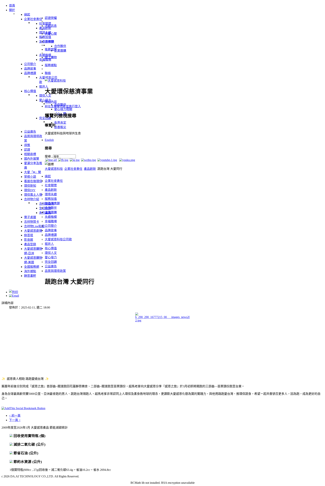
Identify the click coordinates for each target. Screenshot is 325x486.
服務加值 (51, 198)
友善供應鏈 (52, 203)
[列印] (13, 292)
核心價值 (51, 248)
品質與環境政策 (55, 270)
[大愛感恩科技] (55, 80)
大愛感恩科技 (54, 168)
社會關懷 (51, 185)
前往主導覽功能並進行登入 (63, 106)
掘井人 (49, 243)
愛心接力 (51, 257)
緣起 (48, 176)
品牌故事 (51, 230)
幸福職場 (51, 221)
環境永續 (51, 194)
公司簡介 (51, 225)
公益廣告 (51, 266)
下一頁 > (15, 420)
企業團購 (51, 212)
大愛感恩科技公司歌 (58, 239)
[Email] (14, 295)
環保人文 (51, 252)
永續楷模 (51, 216)
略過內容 (51, 101)
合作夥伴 (51, 207)
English (49, 139)
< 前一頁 (15, 415)
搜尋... (49, 156)
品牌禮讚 (51, 234)
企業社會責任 (73, 168)
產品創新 (90, 168)
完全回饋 (51, 261)
